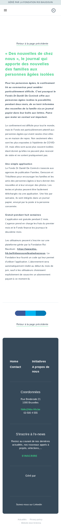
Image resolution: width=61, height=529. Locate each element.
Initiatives (39, 361)
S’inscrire (30, 455)
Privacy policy (36, 519)
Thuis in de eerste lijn (20, 10)
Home (14, 361)
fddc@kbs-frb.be (30, 409)
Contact (15, 367)
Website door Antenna (31, 523)
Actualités (22, 519)
